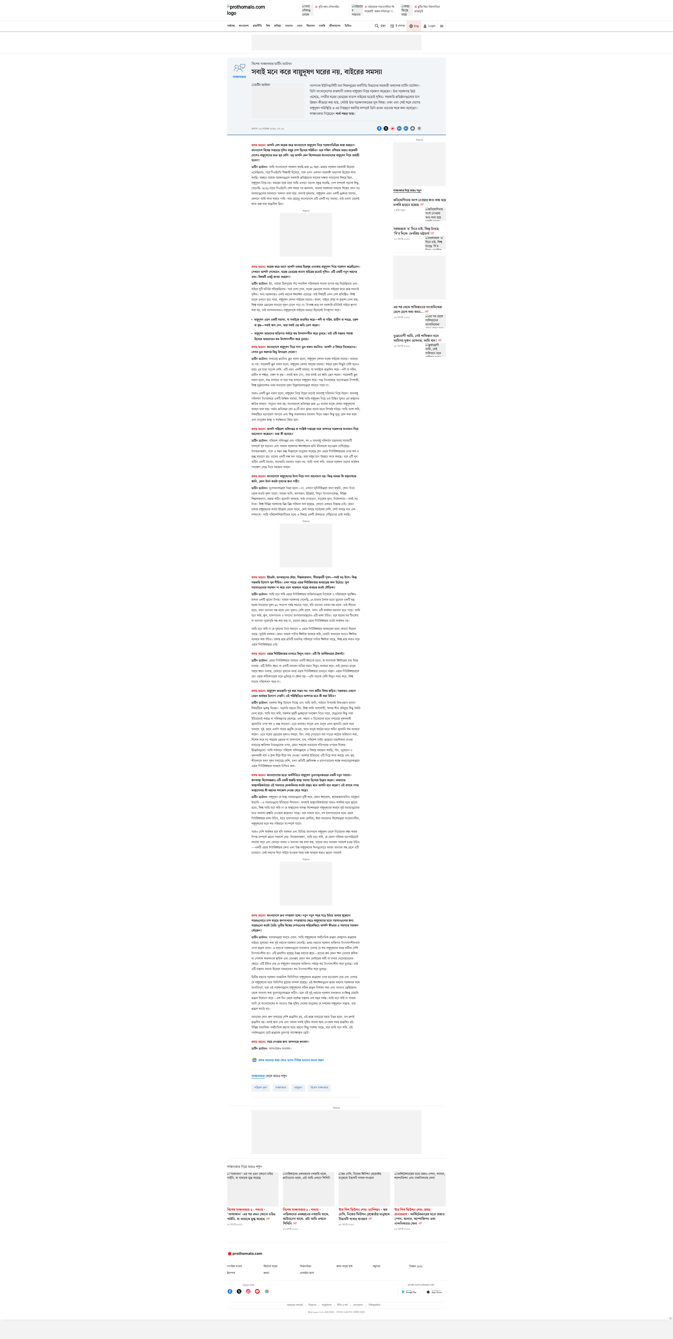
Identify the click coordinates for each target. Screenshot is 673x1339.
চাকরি (322, 26)
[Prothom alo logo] (244, 1255)
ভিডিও (348, 26)
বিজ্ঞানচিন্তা (305, 1266)
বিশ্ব (268, 26)
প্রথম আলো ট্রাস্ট (344, 1266)
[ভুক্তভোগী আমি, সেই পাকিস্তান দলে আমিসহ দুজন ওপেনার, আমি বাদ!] (435, 350)
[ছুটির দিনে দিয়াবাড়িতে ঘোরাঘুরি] (407, 10)
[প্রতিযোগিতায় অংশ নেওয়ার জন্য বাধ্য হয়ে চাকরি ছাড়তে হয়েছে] (435, 214)
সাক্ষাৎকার (239, 77)
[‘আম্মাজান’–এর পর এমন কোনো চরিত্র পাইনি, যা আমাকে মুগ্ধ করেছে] (253, 1189)
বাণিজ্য (277, 26)
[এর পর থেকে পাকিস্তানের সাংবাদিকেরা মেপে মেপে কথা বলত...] (435, 321)
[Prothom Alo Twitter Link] (240, 1292)
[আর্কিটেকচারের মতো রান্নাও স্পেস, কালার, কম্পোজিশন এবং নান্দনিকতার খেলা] (420, 1189)
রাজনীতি (257, 26)
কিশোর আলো (271, 1266)
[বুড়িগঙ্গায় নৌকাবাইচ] (307, 10)
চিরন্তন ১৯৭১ (415, 1266)
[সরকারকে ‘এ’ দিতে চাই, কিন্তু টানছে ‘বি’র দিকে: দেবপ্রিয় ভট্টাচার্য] (435, 243)
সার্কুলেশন (327, 1305)
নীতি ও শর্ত (342, 1305)
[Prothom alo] (250, 10)
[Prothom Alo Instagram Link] (249, 1292)
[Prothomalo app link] (409, 1292)
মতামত (289, 26)
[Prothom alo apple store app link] (434, 1292)
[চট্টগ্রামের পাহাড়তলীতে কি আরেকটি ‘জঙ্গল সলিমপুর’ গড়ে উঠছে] (357, 10)
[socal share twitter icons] (386, 130)
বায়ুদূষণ (298, 1088)
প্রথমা (266, 1273)
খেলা (299, 26)
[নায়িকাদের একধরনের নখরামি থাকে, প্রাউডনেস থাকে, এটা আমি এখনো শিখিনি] (308, 1189)
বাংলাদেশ (244, 26)
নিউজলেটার (374, 1305)
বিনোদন (311, 26)
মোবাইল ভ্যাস (307, 1273)
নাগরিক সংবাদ (234, 1266)
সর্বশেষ (231, 26)
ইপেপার (231, 1273)
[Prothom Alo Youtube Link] (259, 1292)
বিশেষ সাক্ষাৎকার (319, 1088)
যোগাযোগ (358, 1305)
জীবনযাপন (335, 26)
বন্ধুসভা (376, 1266)
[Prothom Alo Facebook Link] (231, 1292)
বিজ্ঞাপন (312, 1305)
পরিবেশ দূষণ (260, 1088)
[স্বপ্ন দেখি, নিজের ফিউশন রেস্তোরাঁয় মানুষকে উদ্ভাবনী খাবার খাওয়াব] (364, 1189)
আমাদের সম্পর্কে (295, 1305)
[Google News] (267, 1292)
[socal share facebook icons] (379, 130)
